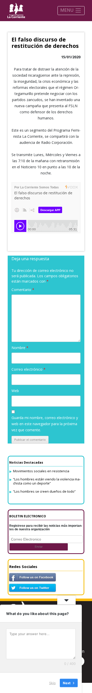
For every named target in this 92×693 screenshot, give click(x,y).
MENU (67, 10)
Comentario (23, 289)
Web (15, 390)
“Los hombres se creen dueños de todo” (44, 491)
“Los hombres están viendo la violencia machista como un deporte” (46, 481)
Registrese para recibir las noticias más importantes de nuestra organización (45, 527)
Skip (52, 683)
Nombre (20, 347)
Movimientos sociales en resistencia (41, 471)
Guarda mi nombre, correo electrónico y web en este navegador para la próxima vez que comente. (45, 423)
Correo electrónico (28, 369)
